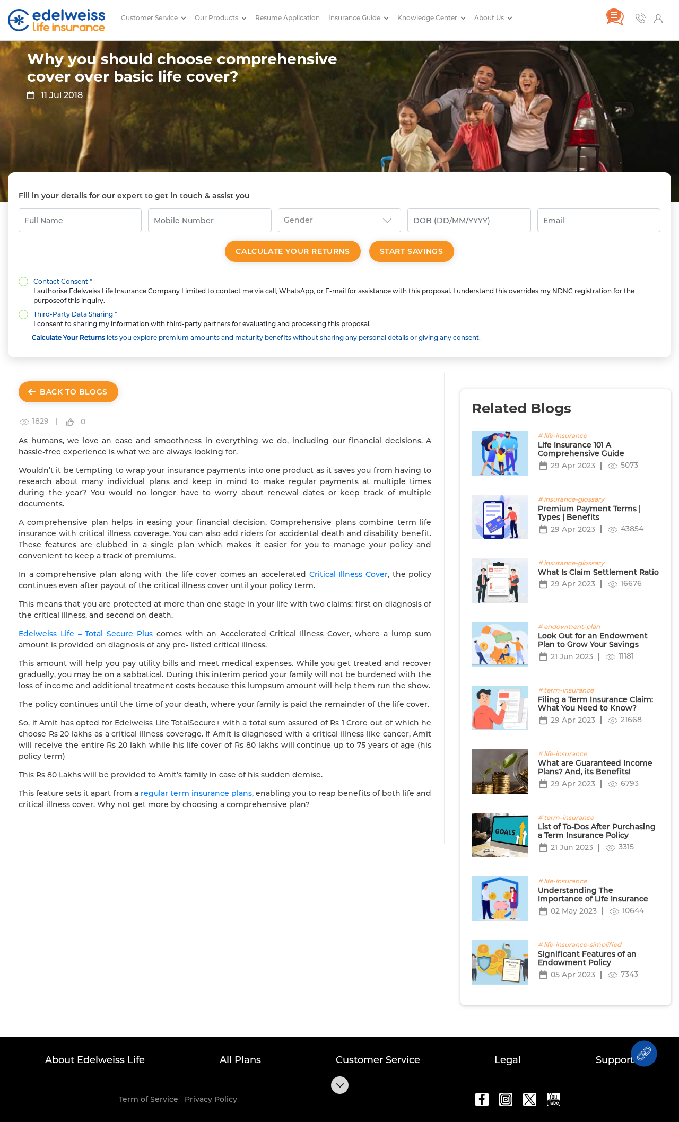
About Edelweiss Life (95, 1060)
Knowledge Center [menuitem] (428, 18)
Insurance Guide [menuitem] (355, 18)
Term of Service (148, 1099)
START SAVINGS (411, 251)
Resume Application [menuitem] (287, 18)
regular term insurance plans (196, 793)
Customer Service (378, 1060)
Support (615, 1060)
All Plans (240, 1060)
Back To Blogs (74, 392)
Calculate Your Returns (293, 251)
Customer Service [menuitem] (150, 18)
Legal (507, 1060)
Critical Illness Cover (348, 574)
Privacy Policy (211, 1099)
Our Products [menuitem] (217, 18)
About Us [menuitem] (490, 18)
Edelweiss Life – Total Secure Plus (86, 633)
